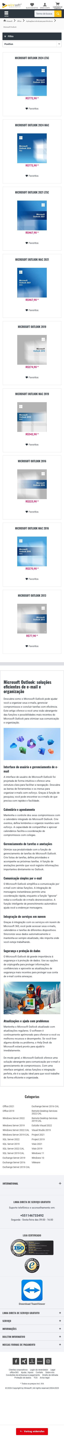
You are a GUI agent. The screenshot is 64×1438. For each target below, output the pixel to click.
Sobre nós (49, 1372)
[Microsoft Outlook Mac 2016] (32, 551)
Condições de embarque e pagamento (23, 1375)
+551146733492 (32, 1215)
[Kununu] (40, 1361)
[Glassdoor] (32, 1361)
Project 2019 (38, 1139)
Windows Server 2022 (14, 1118)
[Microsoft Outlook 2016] (32, 484)
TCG (35, 1378)
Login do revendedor (39, 1370)
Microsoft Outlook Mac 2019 (32, 394)
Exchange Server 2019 (14, 1158)
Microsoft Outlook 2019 (32, 327)
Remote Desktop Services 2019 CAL (44, 1119)
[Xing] (24, 1361)
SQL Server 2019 (11, 1144)
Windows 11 (38, 1153)
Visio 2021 (37, 1144)
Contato (39, 1372)
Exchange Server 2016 (14, 1162)
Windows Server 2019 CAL (16, 1134)
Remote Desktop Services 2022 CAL (44, 1112)
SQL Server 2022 (11, 1139)
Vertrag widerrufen (34, 1431)
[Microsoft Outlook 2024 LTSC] (32, 81)
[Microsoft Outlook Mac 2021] (32, 283)
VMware (36, 1162)
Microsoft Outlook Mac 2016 (32, 528)
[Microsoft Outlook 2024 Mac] (32, 148)
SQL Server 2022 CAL (13, 1148)
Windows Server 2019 (14, 1125)
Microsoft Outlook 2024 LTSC (32, 58)
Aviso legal (45, 1378)
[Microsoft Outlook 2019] (32, 350)
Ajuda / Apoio (27, 1372)
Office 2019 (8, 1111)
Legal (53, 1370)
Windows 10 (38, 1158)
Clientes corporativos (18, 1370)
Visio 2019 (37, 1148)
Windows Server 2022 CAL (16, 1130)
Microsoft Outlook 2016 (32, 461)
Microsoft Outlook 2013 (32, 595)
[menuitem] (57, 6)
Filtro (10, 36)
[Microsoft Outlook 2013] (32, 618)
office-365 (14, 1372)
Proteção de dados (22, 1378)
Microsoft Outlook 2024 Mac (32, 125)
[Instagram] (48, 1361)
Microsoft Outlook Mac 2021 (32, 260)
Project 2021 (38, 1134)
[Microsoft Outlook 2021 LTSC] (32, 215)
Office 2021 (8, 1106)
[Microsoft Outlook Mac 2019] (32, 417)
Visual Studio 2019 (41, 1130)
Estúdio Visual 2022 (42, 1125)
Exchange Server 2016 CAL (45, 1106)
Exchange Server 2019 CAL (16, 1167)
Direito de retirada (50, 1375)
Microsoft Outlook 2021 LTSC (32, 192)
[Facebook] (16, 1361)
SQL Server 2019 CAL (13, 1153)
